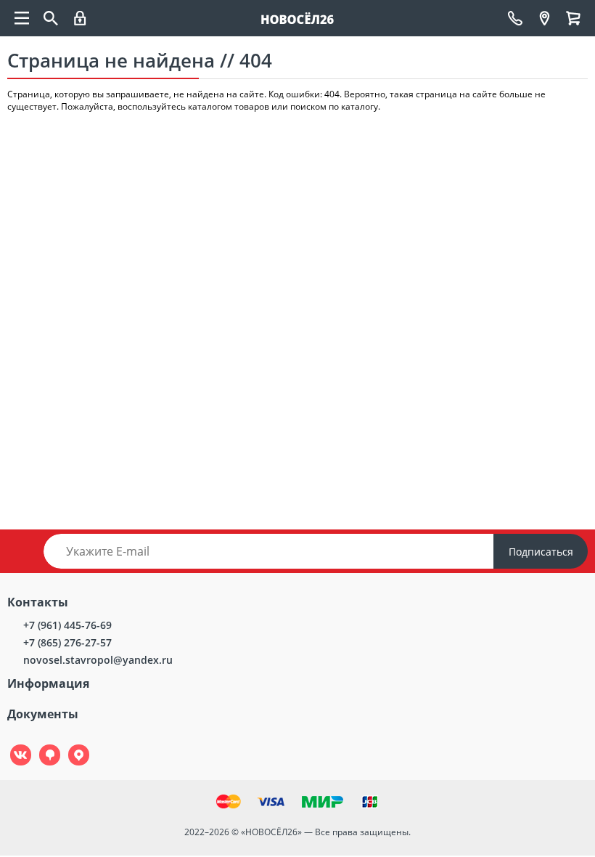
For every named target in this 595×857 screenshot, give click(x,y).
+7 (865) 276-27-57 (67, 642)
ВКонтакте (12, 744)
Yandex (70, 744)
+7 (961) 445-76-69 (67, 625)
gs (39, 744)
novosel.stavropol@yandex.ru (98, 660)
